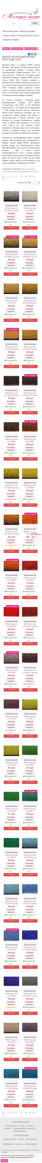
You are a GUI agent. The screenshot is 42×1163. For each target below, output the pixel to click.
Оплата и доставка (27, 31)
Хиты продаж (30, 169)
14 (26, 176)
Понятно (4, 1161)
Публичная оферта (20, 1131)
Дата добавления (24, 171)
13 (22, 176)
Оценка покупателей (10, 171)
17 (4, 179)
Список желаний (31, 1144)
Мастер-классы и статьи (28, 35)
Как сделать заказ (10, 31)
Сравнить (36, 535)
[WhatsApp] (35, 54)
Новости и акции (11, 1125)
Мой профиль (8, 1144)
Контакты (7, 40)
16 (34, 176)
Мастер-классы (31, 1139)
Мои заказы (19, 1144)
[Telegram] (32, 54)
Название (15, 169)
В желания (11, 216)
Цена (23, 169)
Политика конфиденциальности (24, 1128)
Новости (13, 35)
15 (30, 176)
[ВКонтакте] (29, 54)
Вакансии (8, 1128)
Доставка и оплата (9, 1139)
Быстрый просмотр (12, 205)
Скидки (6, 35)
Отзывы (15, 40)
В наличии (34, 171)
